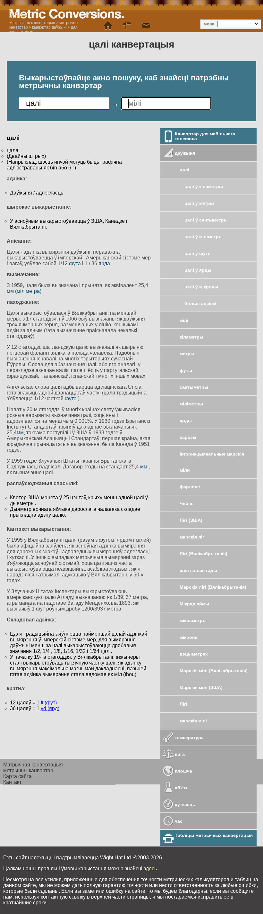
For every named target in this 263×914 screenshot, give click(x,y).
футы (186, 370)
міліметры (191, 403)
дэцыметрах (194, 653)
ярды (186, 420)
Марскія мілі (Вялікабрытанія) (214, 670)
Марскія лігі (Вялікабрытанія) (213, 587)
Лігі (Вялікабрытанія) (203, 553)
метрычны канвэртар (28, 770)
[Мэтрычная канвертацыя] (107, 25)
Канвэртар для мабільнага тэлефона (205, 136)
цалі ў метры (199, 203)
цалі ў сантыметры (206, 219)
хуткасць (185, 804)
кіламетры (191, 336)
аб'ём (181, 787)
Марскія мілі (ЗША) (201, 687)
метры (187, 353)
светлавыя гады (198, 570)
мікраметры (193, 620)
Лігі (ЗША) (191, 520)
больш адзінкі (200, 303)
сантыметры (194, 387)
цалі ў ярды (197, 270)
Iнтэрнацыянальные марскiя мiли (212, 462)
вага (180, 754)
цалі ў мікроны (201, 286)
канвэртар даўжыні (49, 27)
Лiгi (183, 704)
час (178, 821)
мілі (184, 320)
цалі (184, 169)
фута (75, 263)
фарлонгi (190, 486)
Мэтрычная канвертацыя (32, 23)
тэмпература (189, 737)
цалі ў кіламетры (203, 186)
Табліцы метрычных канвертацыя (214, 835)
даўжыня (185, 153)
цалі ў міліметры (203, 236)
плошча (183, 771)
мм (20, 432)
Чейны (187, 503)
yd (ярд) (50, 708)
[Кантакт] (146, 25)
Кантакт (12, 782)
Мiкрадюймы (194, 603)
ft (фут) (49, 702)
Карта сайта (17, 776)
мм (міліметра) (24, 291)
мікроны (189, 637)
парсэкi (188, 437)
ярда (104, 263)
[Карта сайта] (127, 25)
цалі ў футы (198, 253)
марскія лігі (193, 536)
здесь (150, 868)
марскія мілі (193, 720)
